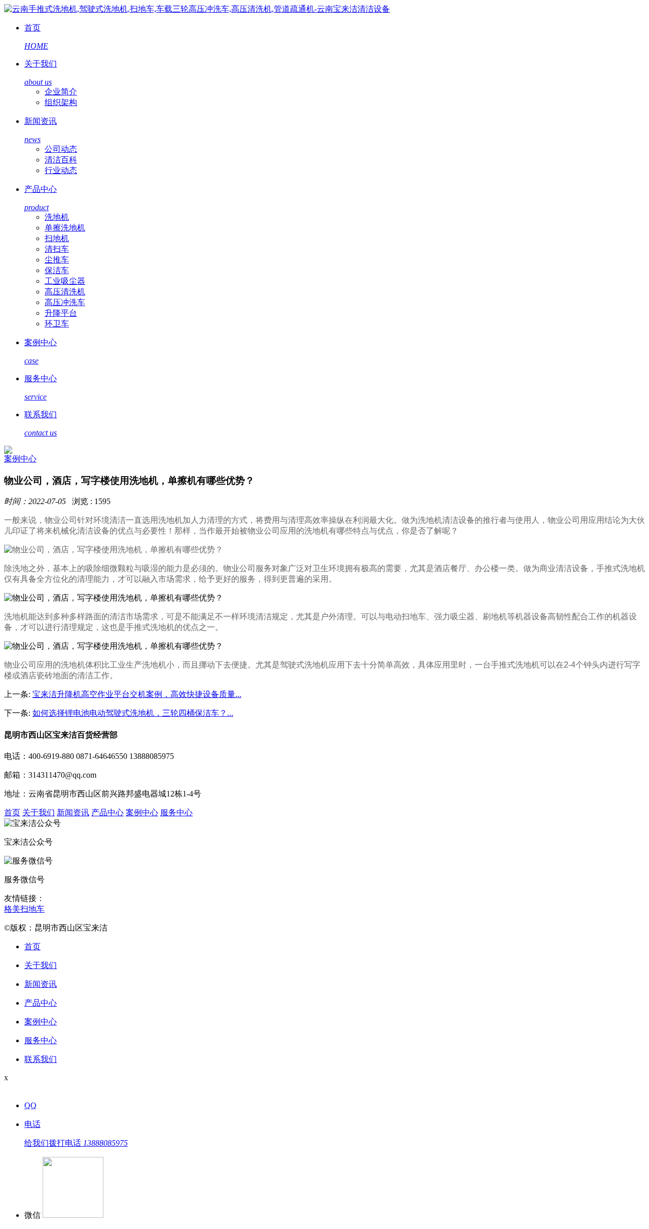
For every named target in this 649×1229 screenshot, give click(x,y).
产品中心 (107, 812)
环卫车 (57, 323)
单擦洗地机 (65, 227)
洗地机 (57, 217)
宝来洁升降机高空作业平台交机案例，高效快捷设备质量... (136, 694)
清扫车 (57, 249)
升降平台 (61, 313)
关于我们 (38, 812)
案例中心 (20, 458)
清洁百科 (61, 159)
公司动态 (61, 149)
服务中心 (176, 812)
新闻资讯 (73, 812)
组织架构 (61, 102)
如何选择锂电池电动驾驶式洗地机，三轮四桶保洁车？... (132, 713)
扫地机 (57, 238)
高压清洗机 (65, 291)
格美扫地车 (24, 909)
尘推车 (57, 259)
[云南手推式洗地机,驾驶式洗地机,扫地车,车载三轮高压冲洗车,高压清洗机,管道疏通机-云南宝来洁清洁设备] (197, 9)
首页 (12, 812)
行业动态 (61, 170)
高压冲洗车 (65, 302)
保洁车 (57, 270)
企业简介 (61, 91)
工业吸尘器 (65, 281)
